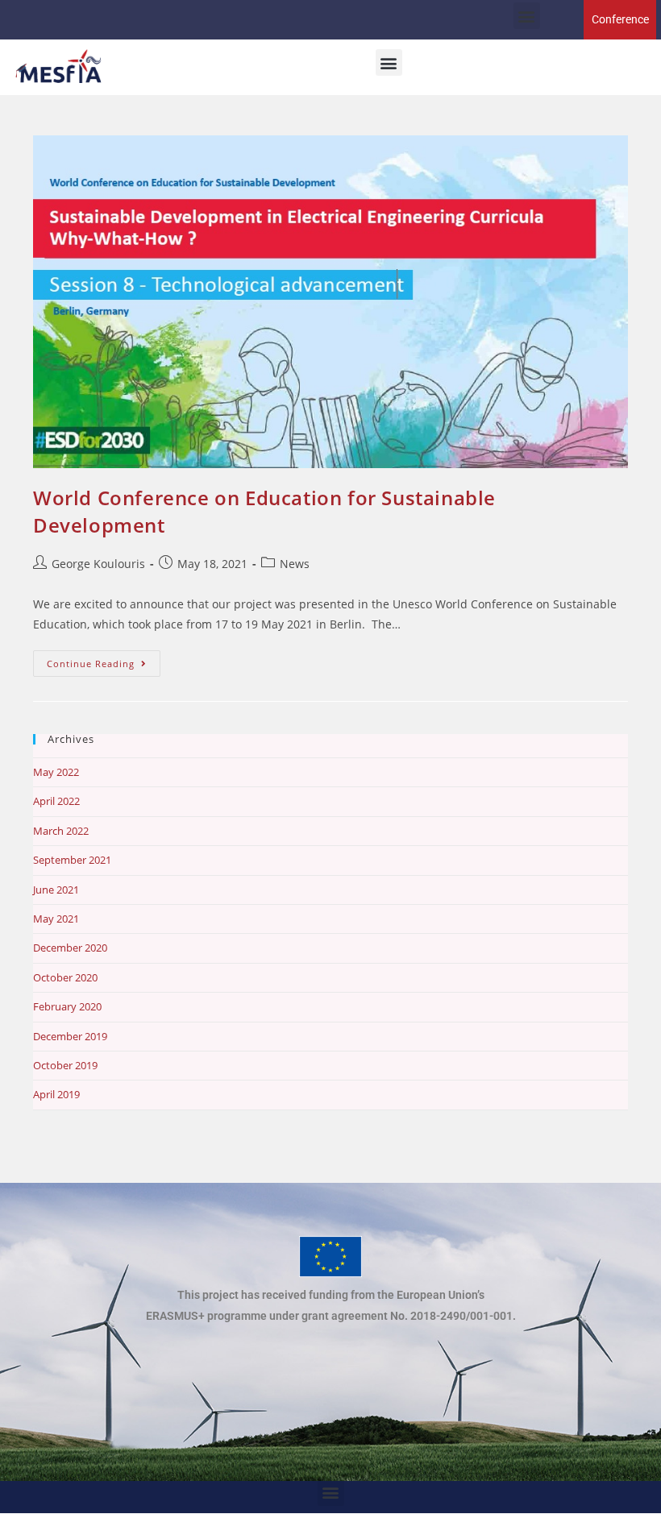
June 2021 (56, 889)
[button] (526, 15)
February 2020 (67, 1006)
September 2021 (72, 859)
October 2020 (65, 977)
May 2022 (56, 772)
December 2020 (70, 947)
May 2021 (56, 918)
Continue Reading (103, 660)
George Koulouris (98, 563)
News (295, 563)
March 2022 (61, 830)
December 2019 (70, 1036)
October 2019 (65, 1065)
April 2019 (56, 1094)
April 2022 (56, 801)
